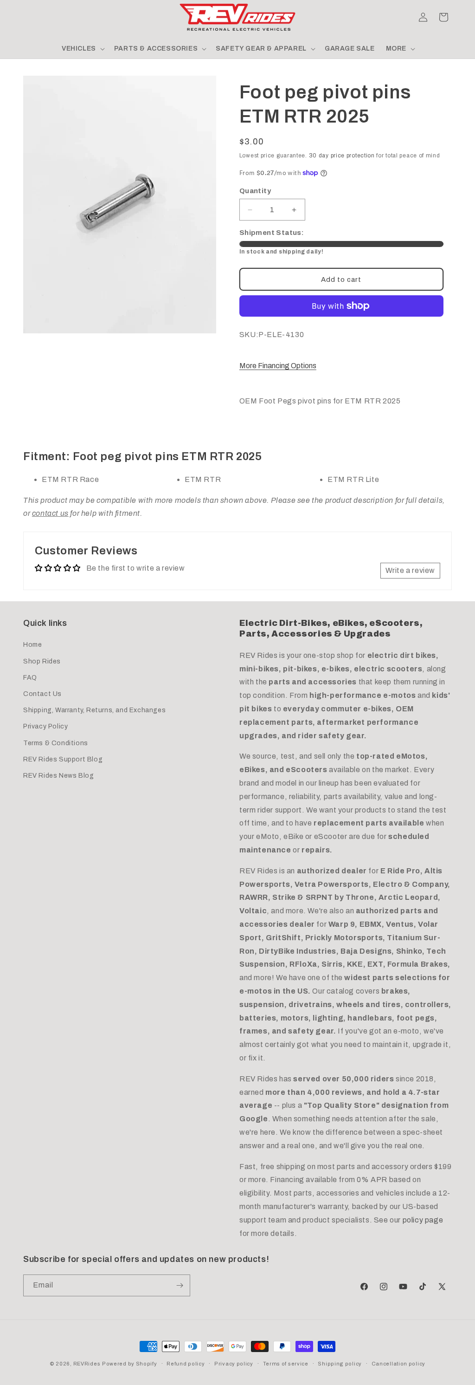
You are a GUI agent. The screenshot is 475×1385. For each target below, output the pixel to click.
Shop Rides (42, 661)
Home (32, 644)
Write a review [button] (410, 570)
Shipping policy (340, 1363)
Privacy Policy (45, 726)
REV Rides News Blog (58, 775)
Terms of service (285, 1363)
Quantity (255, 191)
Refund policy (186, 1363)
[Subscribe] (179, 1285)
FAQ (30, 677)
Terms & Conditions (55, 743)
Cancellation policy (398, 1363)
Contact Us (42, 693)
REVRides (87, 1363)
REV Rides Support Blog (63, 759)
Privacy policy (233, 1363)
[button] (33, 17)
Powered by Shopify (129, 1363)
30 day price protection (342, 155)
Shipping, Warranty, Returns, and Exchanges (94, 710)
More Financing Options (277, 366)
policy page (423, 1220)
